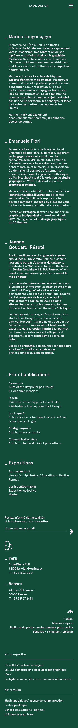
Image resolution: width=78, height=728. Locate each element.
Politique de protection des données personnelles (41, 627)
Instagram (53, 631)
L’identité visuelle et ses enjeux (24, 665)
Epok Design (39, 5)
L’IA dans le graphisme (19, 714)
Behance (38, 631)
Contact (68, 619)
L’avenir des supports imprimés (25, 710)
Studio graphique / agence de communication (34, 700)
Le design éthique (16, 705)
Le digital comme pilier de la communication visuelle (38, 679)
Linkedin (68, 631)
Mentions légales (62, 623)
